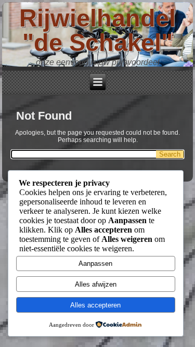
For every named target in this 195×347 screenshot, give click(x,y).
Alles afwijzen (95, 284)
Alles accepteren (95, 305)
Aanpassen (95, 263)
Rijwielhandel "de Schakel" (97, 30)
